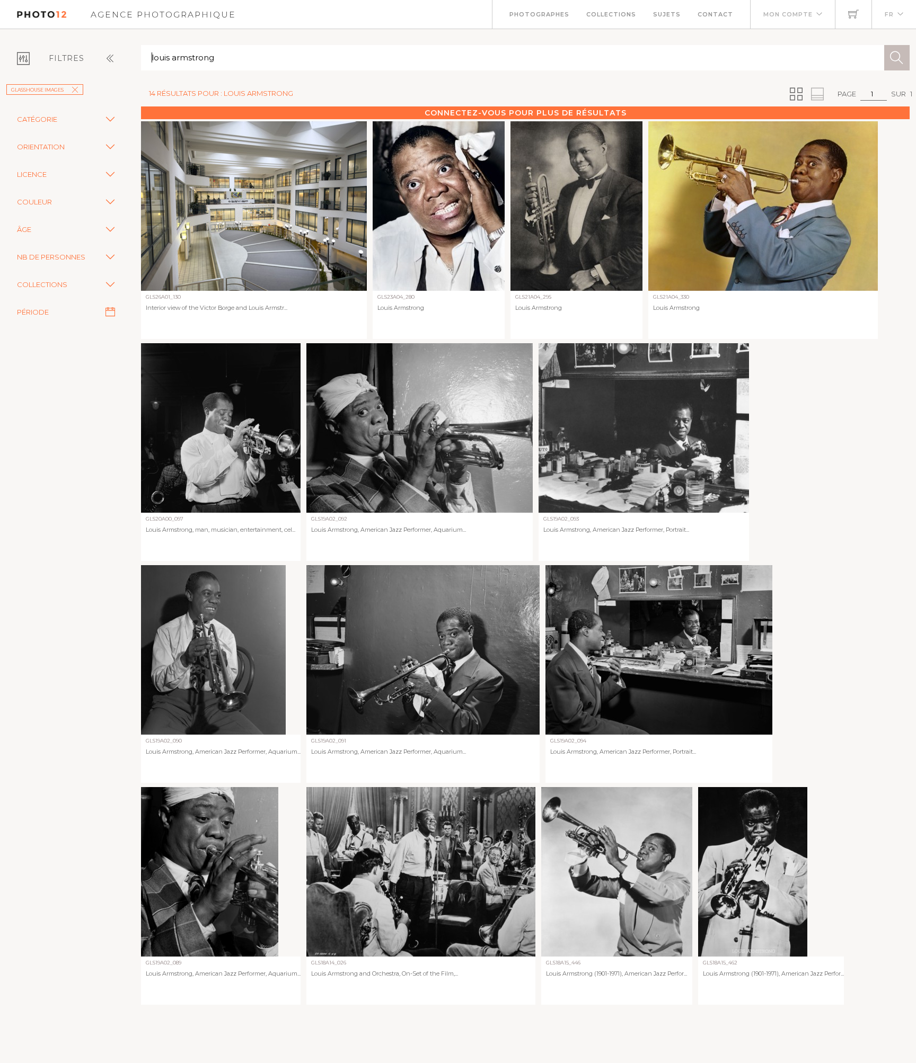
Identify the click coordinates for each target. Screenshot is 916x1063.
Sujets (667, 14)
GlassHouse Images (37, 90)
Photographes (539, 14)
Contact (715, 14)
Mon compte (788, 14)
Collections (611, 14)
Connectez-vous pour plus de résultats (526, 113)
